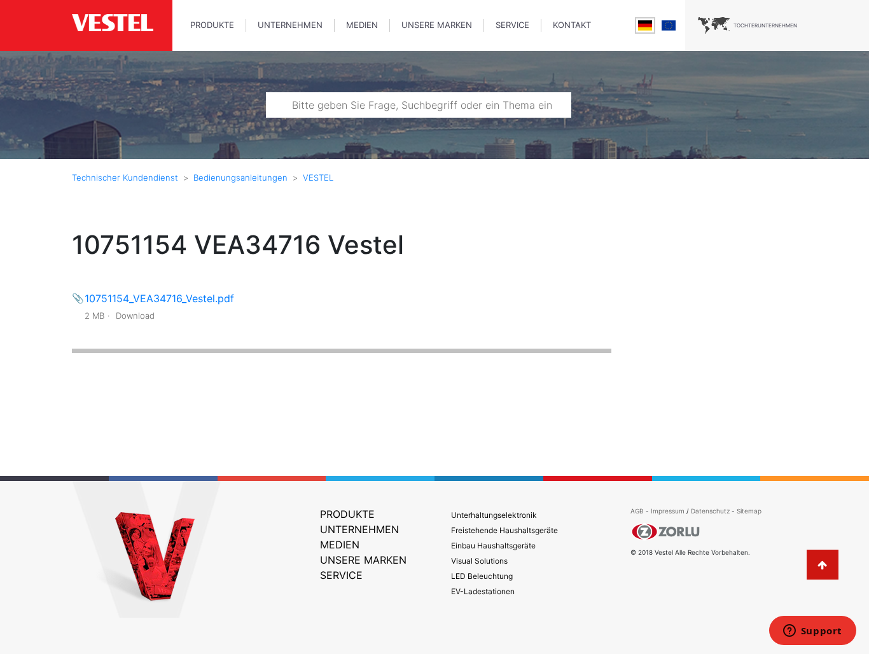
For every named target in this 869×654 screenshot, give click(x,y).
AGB (637, 511)
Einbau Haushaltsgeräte (493, 545)
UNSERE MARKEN (436, 25)
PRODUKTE (212, 25)
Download (135, 315)
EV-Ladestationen (483, 591)
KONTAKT (572, 25)
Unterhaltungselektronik (494, 515)
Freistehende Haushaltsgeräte (504, 530)
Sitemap (749, 511)
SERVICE (512, 25)
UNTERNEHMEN (290, 25)
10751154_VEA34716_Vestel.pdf (159, 298)
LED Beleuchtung (482, 576)
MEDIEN (362, 25)
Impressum (668, 511)
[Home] (122, 23)
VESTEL (318, 177)
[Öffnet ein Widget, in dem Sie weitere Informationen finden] (812, 632)
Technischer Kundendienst (125, 177)
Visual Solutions (479, 561)
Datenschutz (710, 511)
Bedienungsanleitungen (240, 177)
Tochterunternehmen (765, 25)
